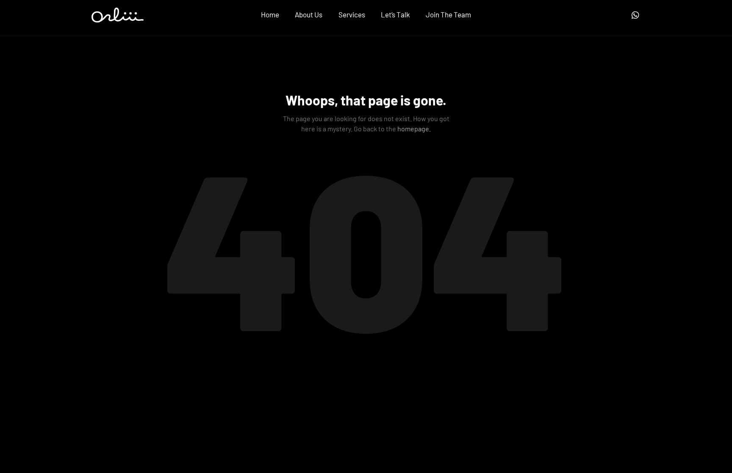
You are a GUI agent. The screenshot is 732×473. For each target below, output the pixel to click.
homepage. (414, 128)
